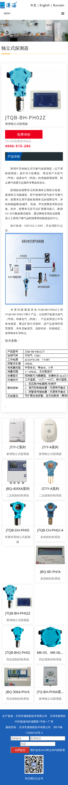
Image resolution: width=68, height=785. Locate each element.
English (45, 5)
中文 (33, 5)
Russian (58, 5)
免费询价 (24, 134)
